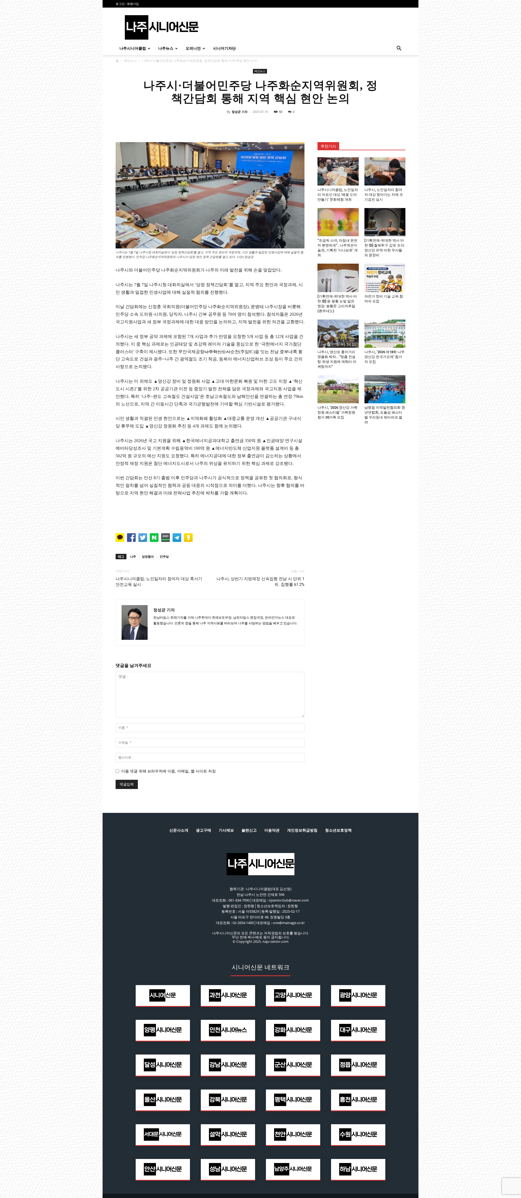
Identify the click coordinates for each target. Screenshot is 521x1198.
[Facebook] (235, 124)
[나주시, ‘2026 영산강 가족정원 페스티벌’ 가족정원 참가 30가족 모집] (338, 389)
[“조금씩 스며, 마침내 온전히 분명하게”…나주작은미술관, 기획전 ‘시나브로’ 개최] (338, 222)
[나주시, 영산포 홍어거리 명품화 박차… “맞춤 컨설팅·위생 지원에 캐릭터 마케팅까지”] (338, 334)
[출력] (298, 124)
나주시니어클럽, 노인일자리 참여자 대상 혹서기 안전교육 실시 (159, 581)
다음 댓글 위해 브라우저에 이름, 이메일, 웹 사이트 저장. (169, 771)
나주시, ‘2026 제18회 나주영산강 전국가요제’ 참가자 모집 (384, 357)
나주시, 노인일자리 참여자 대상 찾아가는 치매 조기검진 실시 (383, 195)
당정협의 (148, 556)
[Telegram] (273, 124)
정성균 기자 (239, 112)
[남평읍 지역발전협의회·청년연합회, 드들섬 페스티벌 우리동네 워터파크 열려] (385, 389)
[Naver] (223, 124)
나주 (133, 556)
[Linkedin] (260, 124)
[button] (398, 49)
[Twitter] (248, 124)
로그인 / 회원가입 (127, 3)
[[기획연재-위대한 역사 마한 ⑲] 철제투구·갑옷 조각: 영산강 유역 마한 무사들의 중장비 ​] (385, 222)
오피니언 (193, 48)
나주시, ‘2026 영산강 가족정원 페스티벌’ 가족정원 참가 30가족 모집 (337, 412)
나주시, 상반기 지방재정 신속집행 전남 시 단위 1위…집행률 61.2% (260, 581)
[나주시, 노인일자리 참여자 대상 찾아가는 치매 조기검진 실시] (385, 171)
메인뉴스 (130, 60)
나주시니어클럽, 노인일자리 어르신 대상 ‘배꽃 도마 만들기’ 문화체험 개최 (337, 195)
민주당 (164, 556)
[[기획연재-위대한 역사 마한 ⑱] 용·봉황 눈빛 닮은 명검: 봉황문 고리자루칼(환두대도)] (338, 278)
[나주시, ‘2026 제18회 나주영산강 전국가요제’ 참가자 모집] (385, 334)
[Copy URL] (285, 124)
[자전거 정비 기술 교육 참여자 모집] (385, 278)
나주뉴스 (165, 48)
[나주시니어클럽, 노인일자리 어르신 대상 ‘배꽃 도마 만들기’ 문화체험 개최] (338, 171)
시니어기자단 (224, 48)
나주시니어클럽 (132, 48)
